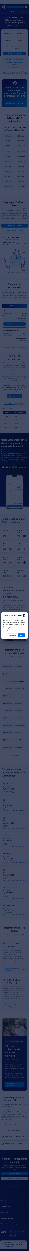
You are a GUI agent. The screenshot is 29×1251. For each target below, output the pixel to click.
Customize (12, 635)
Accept (21, 635)
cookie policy (15, 630)
